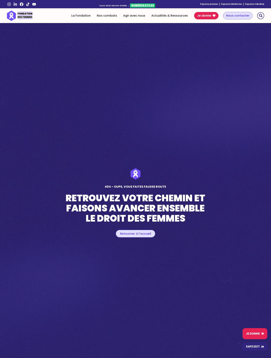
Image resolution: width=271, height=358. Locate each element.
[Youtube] (34, 4)
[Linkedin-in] (15, 4)
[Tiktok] (28, 4)
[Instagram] (9, 4)
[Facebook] (21, 4)
